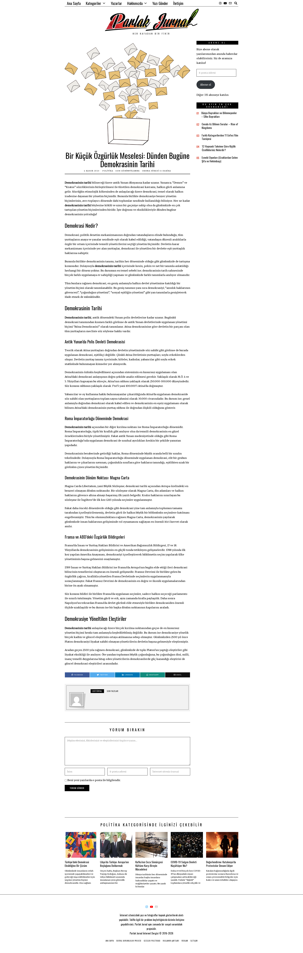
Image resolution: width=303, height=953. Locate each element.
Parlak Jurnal (136, 933)
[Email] (230, 3)
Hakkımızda (135, 3)
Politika (107, 171)
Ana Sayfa (74, 3)
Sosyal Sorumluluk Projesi (128, 940)
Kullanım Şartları (171, 940)
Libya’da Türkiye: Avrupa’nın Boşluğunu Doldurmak (114, 864)
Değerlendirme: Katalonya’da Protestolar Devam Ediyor (221, 864)
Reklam (185, 940)
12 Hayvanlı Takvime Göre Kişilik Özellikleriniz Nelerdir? (219, 148)
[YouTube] (225, 3)
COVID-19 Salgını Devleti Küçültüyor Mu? (184, 864)
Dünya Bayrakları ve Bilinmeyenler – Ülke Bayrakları (219, 114)
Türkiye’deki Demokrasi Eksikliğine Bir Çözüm (77, 864)
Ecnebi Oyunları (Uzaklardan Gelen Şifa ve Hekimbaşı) (220, 159)
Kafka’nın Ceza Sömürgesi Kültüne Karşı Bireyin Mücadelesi (149, 865)
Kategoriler (93, 3)
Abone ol (205, 84)
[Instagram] (220, 3)
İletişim (178, 3)
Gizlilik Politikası (152, 940)
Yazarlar (116, 3)
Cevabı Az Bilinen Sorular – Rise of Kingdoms (220, 126)
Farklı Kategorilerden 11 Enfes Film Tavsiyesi (220, 137)
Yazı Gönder (160, 3)
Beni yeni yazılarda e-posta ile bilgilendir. (94, 780)
